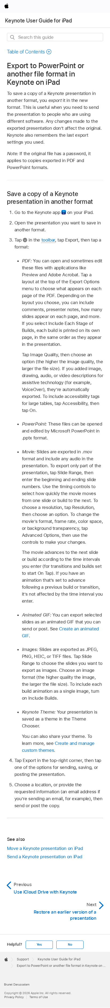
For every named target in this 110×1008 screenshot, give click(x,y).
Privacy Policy (14, 997)
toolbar (48, 240)
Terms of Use (38, 997)
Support (23, 959)
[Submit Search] (12, 37)
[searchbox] (55, 37)
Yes (39, 944)
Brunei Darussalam (17, 984)
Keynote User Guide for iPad (38, 20)
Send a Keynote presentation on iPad (44, 856)
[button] (29, 52)
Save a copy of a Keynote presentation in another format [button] (50, 197)
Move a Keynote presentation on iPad (45, 848)
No (70, 944)
